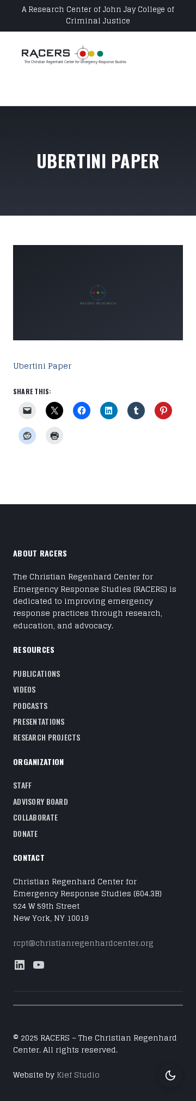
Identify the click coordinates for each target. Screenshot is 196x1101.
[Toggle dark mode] (170, 1075)
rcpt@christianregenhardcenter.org (83, 943)
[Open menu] (19, 88)
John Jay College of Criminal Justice (120, 15)
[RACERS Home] (86, 55)
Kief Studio (78, 1074)
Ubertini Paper (42, 366)
